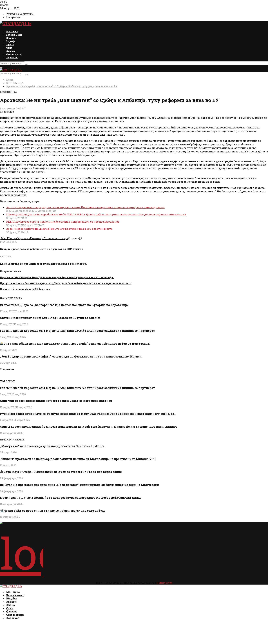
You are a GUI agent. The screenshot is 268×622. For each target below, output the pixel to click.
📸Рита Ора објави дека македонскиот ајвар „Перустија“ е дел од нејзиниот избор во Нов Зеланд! (75, 343)
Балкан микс (14, 34)
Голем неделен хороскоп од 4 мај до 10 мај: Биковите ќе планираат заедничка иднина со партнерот (77, 330)
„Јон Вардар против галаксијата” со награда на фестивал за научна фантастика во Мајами (71, 356)
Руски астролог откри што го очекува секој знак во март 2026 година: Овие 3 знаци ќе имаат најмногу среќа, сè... (88, 414)
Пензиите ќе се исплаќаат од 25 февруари (25, 289)
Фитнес (10, 51)
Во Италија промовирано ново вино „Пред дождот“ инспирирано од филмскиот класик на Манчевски (79, 485)
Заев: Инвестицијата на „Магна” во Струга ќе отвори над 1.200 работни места (59, 228)
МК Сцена (12, 31)
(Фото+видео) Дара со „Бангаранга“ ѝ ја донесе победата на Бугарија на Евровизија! (64, 305)
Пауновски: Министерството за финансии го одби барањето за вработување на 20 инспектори (57, 277)
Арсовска (24, 238)
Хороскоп (12, 57)
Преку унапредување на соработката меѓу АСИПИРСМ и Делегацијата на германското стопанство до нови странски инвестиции (96, 214)
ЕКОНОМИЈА (8, 91)
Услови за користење (20, 13)
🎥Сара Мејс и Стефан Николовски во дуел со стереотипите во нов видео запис (61, 472)
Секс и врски (14, 54)
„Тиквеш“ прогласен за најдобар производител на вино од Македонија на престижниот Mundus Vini (78, 459)
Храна (10, 44)
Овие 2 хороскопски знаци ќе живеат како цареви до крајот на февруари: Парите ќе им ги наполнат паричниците (88, 426)
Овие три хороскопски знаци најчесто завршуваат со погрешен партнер (56, 401)
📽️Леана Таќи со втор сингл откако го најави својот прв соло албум (52, 510)
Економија (37, 238)
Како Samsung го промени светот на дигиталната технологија (43, 263)
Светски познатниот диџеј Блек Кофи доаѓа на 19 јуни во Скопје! (50, 318)
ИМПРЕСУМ (164, 583)
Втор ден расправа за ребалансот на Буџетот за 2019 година (41, 249)
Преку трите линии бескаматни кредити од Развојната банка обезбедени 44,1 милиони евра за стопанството (65, 283)
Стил (9, 47)
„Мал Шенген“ (9, 238)
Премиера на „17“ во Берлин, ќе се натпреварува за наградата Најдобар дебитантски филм (70, 497)
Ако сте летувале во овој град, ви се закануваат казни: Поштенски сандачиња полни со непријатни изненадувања (85, 207)
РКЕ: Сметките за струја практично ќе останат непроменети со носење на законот (62, 221)
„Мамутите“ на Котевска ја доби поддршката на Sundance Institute (52, 446)
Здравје (10, 41)
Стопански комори (56, 238)
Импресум (13, 17)
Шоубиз (11, 38)
